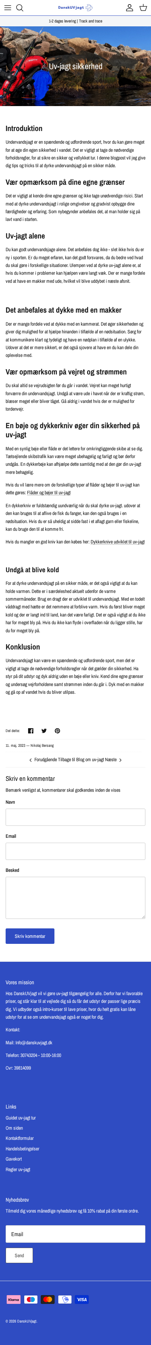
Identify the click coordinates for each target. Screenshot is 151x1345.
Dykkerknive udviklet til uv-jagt (118, 541)
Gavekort (14, 1159)
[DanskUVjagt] (75, 7)
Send (19, 1255)
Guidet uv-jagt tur (21, 1118)
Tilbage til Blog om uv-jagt (81, 759)
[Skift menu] (7, 7)
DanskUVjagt (27, 1321)
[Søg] (23, 7)
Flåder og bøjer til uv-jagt (49, 492)
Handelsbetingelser (22, 1148)
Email (11, 836)
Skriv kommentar (30, 936)
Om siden (14, 1128)
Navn (10, 802)
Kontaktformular (20, 1138)
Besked (12, 870)
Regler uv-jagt (18, 1169)
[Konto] (128, 7)
